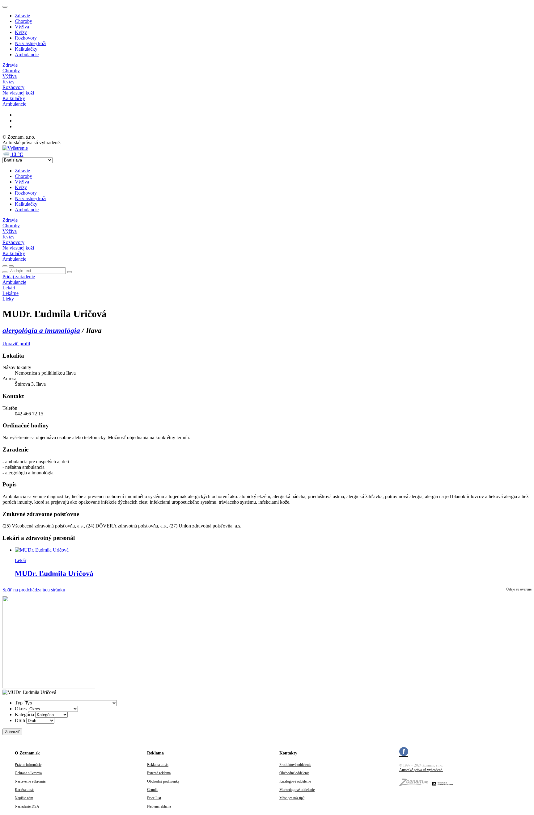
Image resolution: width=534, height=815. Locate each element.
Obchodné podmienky (163, 781)
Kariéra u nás (24, 790)
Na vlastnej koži (30, 43)
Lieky (8, 298)
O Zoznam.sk (27, 753)
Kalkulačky (26, 49)
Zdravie (22, 15)
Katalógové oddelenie (295, 781)
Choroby (23, 21)
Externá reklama (159, 773)
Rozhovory (26, 37)
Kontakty (288, 753)
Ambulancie (27, 54)
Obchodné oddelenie (294, 773)
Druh (20, 720)
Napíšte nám (24, 798)
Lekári (8, 287)
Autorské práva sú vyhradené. (421, 770)
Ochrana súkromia (28, 773)
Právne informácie (28, 764)
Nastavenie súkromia (30, 781)
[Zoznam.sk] (415, 784)
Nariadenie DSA (27, 806)
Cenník (152, 790)
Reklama (155, 753)
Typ (19, 702)
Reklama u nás (157, 764)
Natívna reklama (159, 806)
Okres (21, 708)
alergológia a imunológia (41, 330)
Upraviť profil (16, 343)
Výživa (22, 26)
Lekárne (10, 293)
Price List (154, 798)
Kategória (24, 714)
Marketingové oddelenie (297, 790)
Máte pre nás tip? (291, 798)
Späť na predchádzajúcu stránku (33, 589)
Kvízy (21, 32)
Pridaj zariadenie (18, 276)
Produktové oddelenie (295, 764)
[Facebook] (403, 752)
